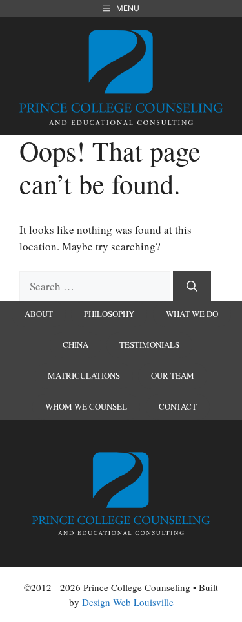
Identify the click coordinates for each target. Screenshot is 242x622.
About (39, 313)
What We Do (192, 313)
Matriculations (84, 375)
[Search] (192, 286)
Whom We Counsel (86, 406)
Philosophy (109, 313)
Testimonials (149, 344)
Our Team (172, 375)
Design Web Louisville (128, 602)
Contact (178, 406)
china (75, 344)
